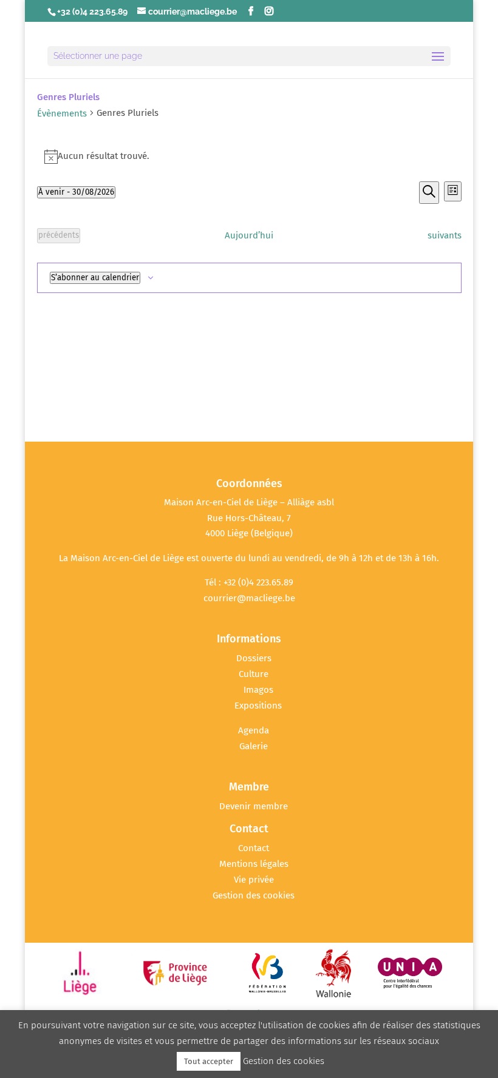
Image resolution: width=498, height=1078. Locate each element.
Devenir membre (253, 806)
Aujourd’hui (249, 235)
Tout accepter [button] (208, 1061)
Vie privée (254, 879)
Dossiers (253, 658)
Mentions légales (253, 863)
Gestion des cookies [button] (254, 895)
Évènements (62, 113)
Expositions (258, 705)
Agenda (253, 730)
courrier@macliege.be (249, 598)
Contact (253, 848)
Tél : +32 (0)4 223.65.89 (249, 582)
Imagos (258, 689)
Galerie (253, 746)
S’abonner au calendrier (95, 278)
